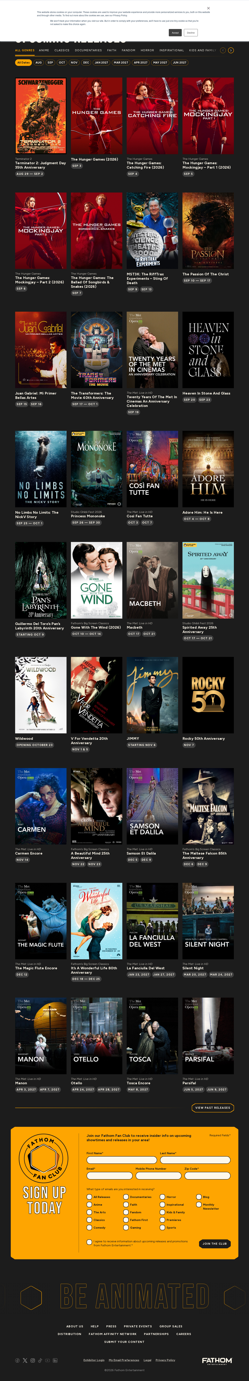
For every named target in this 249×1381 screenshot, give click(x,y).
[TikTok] (40, 1361)
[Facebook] (17, 1361)
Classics (99, 1220)
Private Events (138, 1326)
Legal (147, 1360)
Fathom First (139, 1220)
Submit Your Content (124, 1342)
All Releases (102, 1197)
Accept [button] (175, 32)
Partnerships (156, 1334)
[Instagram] (32, 1361)
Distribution (69, 1334)
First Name (95, 1153)
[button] (231, 50)
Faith (133, 1204)
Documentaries (140, 1197)
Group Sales (171, 1326)
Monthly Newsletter (211, 1206)
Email (91, 1168)
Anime (98, 1204)
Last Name (168, 1153)
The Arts (100, 1212)
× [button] (208, 7)
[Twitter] (25, 1361)
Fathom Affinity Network (113, 1334)
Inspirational (175, 1204)
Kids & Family (176, 1212)
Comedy (99, 1227)
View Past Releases (212, 1107)
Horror (171, 1197)
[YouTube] (47, 1361)
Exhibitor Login (93, 1360)
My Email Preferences (124, 1360)
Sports (171, 1227)
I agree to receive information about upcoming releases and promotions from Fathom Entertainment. (141, 1243)
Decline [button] (191, 32)
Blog (206, 1197)
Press (111, 1326)
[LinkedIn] (55, 1361)
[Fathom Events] (217, 1361)
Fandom (135, 1212)
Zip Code (191, 1168)
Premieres (174, 1220)
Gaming (135, 1227)
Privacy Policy (165, 1360)
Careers (183, 1334)
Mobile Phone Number (151, 1168)
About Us (74, 1326)
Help (95, 1326)
